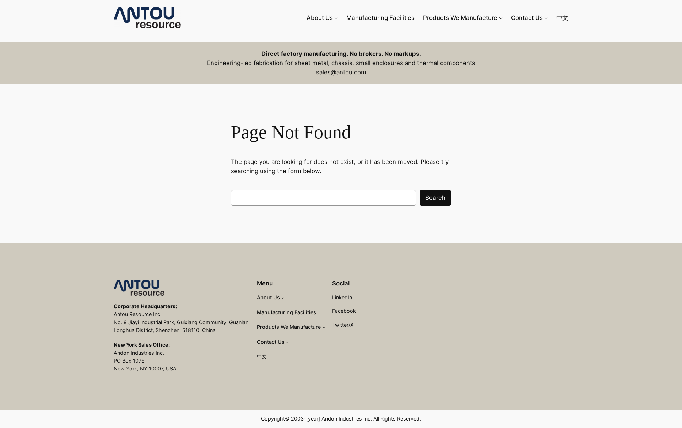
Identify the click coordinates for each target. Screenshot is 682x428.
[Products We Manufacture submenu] (501, 18)
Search (435, 197)
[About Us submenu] (336, 18)
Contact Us (527, 17)
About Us (320, 17)
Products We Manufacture (460, 17)
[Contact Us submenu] (546, 18)
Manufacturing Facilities (380, 17)
